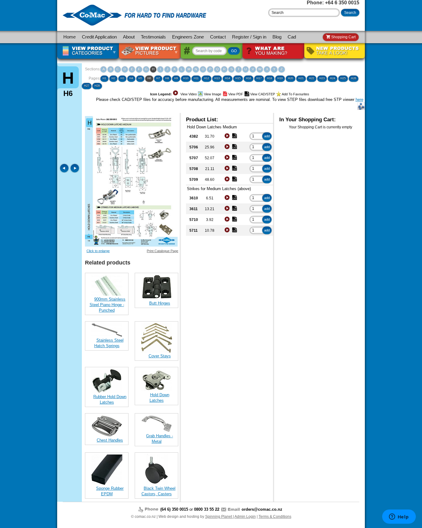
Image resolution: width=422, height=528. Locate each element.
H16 (248, 78)
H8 (167, 78)
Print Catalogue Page (162, 251)
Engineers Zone (188, 37)
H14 (227, 78)
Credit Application (99, 37)
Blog (276, 37)
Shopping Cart (343, 37)
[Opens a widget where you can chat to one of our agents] (399, 517)
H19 (280, 78)
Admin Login (245, 516)
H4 (131, 78)
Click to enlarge (98, 251)
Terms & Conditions (275, 516)
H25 (343, 78)
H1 (104, 78)
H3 (122, 78)
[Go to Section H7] (74, 171)
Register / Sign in (249, 37)
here (359, 99)
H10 (185, 78)
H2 (113, 78)
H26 (353, 78)
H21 (301, 78)
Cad (292, 37)
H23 (322, 78)
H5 (140, 78)
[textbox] (304, 12)
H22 (311, 78)
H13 (217, 78)
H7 (158, 78)
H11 (196, 78)
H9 (176, 78)
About (129, 37)
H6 (149, 78)
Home (69, 37)
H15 (238, 78)
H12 (206, 78)
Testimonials (153, 37)
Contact (218, 37)
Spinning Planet (219, 516)
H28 (97, 85)
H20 (290, 78)
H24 (332, 78)
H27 (86, 85)
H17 (259, 78)
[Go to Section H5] (65, 171)
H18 (269, 78)
